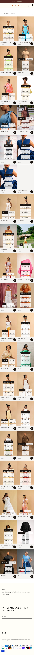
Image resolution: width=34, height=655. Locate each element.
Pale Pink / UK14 (25, 96)
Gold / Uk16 (12, 424)
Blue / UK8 (29, 34)
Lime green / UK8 (8, 59)
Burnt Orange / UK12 (25, 301)
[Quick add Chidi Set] (31, 162)
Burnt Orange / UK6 (25, 293)
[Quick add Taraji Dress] (14, 576)
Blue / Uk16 (29, 40)
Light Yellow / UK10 (8, 32)
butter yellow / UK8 (8, 236)
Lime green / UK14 (8, 67)
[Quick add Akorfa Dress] (31, 73)
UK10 (29, 244)
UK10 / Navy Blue (8, 180)
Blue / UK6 (22, 34)
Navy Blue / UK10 (8, 150)
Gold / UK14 (4, 424)
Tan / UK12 (12, 363)
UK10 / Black (25, 535)
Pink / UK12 (12, 96)
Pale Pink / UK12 (25, 94)
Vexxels (9, 639)
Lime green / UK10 (8, 62)
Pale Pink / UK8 (25, 88)
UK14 (26, 247)
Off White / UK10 (25, 328)
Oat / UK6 (5, 212)
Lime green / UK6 (8, 56)
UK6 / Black (21, 533)
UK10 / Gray (8, 182)
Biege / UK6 (21, 59)
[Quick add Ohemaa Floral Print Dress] (14, 487)
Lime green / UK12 (8, 64)
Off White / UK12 (25, 330)
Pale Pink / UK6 (25, 86)
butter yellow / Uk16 (8, 247)
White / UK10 (25, 121)
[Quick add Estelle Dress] (14, 310)
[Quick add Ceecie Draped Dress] (31, 132)
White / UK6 (21, 118)
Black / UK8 (29, 444)
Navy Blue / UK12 (8, 153)
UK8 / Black (29, 533)
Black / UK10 (25, 446)
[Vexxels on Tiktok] (5, 633)
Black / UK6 (21, 444)
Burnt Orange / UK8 (25, 298)
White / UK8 (29, 118)
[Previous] (7, 1)
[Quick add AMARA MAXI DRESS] (31, 102)
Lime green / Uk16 (8, 69)
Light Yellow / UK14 (8, 37)
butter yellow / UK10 (8, 239)
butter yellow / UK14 (8, 244)
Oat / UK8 (5, 215)
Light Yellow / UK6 (8, 27)
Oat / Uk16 (12, 217)
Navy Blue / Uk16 (8, 158)
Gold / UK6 (4, 419)
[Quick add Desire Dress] (14, 250)
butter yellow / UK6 (8, 234)
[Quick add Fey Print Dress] (31, 310)
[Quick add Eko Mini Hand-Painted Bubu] (31, 280)
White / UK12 (25, 123)
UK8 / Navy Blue (8, 185)
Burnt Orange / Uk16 (25, 306)
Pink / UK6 (5, 94)
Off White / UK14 (25, 333)
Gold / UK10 (4, 422)
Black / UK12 (25, 449)
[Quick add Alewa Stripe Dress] (14, 102)
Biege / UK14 (25, 67)
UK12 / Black (25, 538)
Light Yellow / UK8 (8, 29)
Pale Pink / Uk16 (25, 99)
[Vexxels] (17, 5)
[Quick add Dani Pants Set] (14, 221)
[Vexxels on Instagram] (3, 633)
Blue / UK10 (21, 37)
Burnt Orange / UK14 (25, 303)
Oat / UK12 (11, 215)
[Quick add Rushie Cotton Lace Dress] (14, 517)
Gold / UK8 (12, 419)
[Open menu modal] (2, 5)
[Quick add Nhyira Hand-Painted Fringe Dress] (14, 458)
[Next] (27, 1)
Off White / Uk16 (25, 336)
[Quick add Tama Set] (31, 547)
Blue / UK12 (29, 37)
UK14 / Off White (8, 540)
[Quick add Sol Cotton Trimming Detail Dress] (14, 547)
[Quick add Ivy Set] (31, 369)
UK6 (21, 244)
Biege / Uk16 (25, 69)
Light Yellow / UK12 (8, 34)
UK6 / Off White (8, 530)
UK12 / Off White (8, 538)
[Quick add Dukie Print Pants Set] (14, 280)
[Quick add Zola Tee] (31, 576)
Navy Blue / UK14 (8, 155)
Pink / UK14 (12, 99)
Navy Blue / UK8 (8, 148)
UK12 (21, 247)
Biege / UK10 (25, 62)
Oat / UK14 (5, 217)
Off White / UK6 (25, 323)
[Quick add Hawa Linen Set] (31, 339)
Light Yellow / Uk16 (8, 40)
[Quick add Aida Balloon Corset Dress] (31, 43)
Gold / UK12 (12, 422)
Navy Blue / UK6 (8, 145)
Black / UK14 (25, 451)
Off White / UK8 (25, 325)
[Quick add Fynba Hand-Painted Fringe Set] (14, 339)
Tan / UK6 (5, 360)
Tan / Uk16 (12, 365)
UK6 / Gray (8, 177)
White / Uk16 (25, 128)
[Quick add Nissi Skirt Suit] (31, 458)
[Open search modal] (28, 5)
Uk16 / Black (25, 543)
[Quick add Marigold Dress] (14, 428)
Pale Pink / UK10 (25, 91)
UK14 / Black (25, 540)
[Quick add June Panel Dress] (14, 398)
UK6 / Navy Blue (8, 175)
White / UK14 (25, 126)
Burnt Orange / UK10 (25, 296)
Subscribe (30, 628)
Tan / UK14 (5, 365)
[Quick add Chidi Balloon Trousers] (14, 162)
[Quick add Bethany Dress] (14, 132)
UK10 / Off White (8, 535)
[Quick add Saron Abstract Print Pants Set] (31, 517)
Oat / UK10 (11, 212)
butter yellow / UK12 (8, 242)
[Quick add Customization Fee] (31, 191)
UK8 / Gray (8, 188)
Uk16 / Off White (8, 543)
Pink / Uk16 (4, 99)
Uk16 (30, 247)
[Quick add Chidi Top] (14, 191)
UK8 (25, 244)
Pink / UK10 (4, 96)
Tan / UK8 (12, 360)
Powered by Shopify (5, 640)
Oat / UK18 (29, 395)
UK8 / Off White (8, 533)
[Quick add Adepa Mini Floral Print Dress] (14, 43)
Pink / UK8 (12, 94)
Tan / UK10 (5, 363)
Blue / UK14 (21, 40)
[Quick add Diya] (31, 250)
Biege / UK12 (25, 64)
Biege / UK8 (29, 59)
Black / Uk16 (25, 454)
